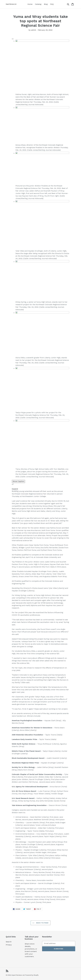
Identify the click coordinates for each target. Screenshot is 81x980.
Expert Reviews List (18, 975)
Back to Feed (42, 923)
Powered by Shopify (31, 975)
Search (8, 942)
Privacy (9, 945)
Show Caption (18, 481)
